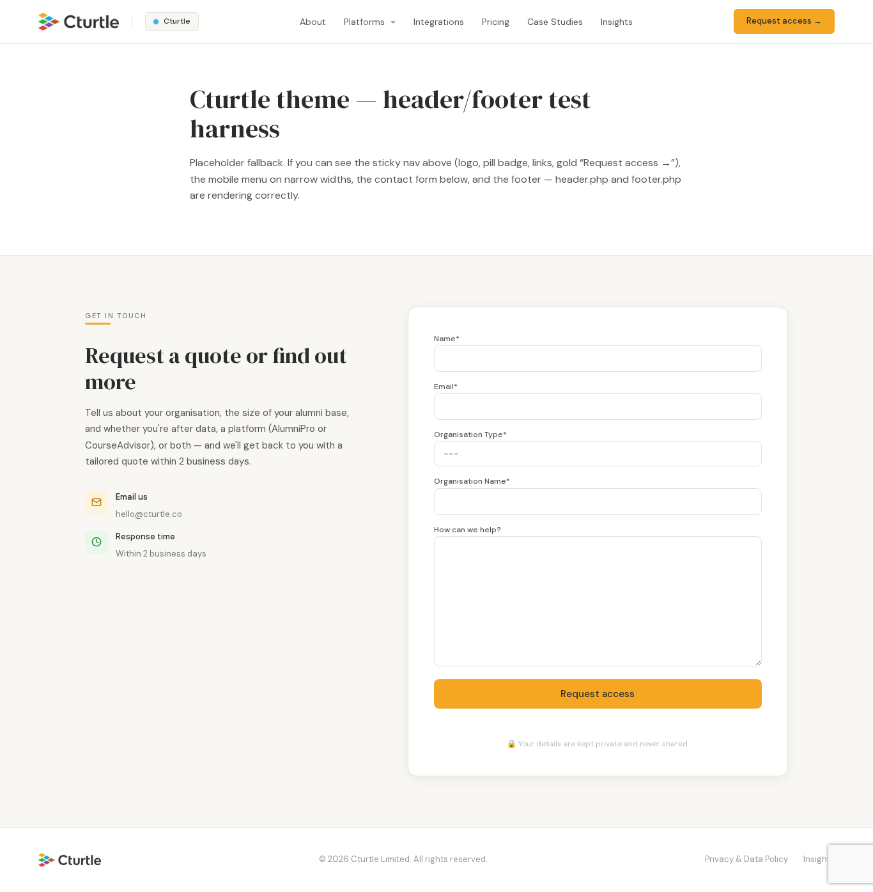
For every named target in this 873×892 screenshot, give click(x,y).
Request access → (784, 20)
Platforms (365, 21)
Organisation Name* (472, 481)
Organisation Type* (470, 434)
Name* (447, 339)
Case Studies (555, 21)
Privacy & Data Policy (746, 859)
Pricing (495, 21)
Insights (617, 21)
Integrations (438, 21)
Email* (446, 386)
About (313, 21)
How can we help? (467, 530)
